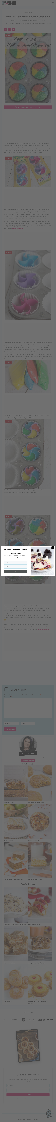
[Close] (52, 547)
